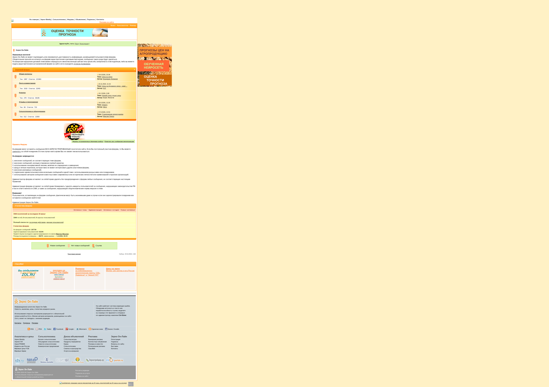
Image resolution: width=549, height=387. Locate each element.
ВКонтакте (83, 329)
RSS (32, 329)
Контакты (100, 19)
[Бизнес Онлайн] (46, 360)
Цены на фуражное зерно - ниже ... (114, 86)
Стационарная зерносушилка (112, 114)
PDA (40, 329)
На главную (34, 19)
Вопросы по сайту (117, 344)
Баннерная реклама (95, 339)
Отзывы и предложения (28, 102)
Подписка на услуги (82, 373)
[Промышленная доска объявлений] (32, 360)
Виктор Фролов (62, 234)
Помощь (133, 25)
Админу (105, 105)
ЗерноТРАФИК (19, 344)
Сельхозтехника (59, 19)
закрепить (16, 152)
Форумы (70, 19)
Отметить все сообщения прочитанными (119, 141)
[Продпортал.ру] (115, 360)
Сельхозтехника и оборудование (32, 111)
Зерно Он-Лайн (22, 50)
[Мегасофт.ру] (62, 360)
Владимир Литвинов (110, 79)
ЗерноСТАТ (18, 342)
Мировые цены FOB (21, 348)
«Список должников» (81, 64)
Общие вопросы (25, 74)
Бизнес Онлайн (113, 329)
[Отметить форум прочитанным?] (15, 76)
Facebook (59, 329)
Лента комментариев (27, 83)
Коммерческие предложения (48, 346)
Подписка (91, 19)
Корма (66, 344)
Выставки (114, 346)
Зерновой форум (22, 70)
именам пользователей (54, 222)
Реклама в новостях (95, 344)
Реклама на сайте (107, 22)
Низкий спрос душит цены (111, 95)
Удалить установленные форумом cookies (87, 141)
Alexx (105, 107)
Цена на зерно (107, 77)
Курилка (22, 92)
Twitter (49, 329)
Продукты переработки (72, 342)
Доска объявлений (74, 336)
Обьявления (80, 19)
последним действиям (37, 222)
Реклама (35, 323)
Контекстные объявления (97, 342)
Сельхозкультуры (70, 339)
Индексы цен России (22, 346)
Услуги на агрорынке (71, 351)
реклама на (59, 270)
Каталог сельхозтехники (47, 339)
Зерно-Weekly (45, 19)
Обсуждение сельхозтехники (48, 342)
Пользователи (122, 25)
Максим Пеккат (108, 116)
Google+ (71, 329)
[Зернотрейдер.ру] (95, 360)
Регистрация (84, 43)
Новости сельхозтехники (47, 344)
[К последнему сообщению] (97, 74)
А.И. (104, 88)
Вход (77, 43)
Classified (19, 264)
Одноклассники (97, 329)
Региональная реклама (96, 346)
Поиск (113, 25)
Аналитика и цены (24, 336)
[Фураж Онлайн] (78, 360)
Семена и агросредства (72, 348)
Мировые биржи (20, 351)
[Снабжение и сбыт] (19, 360)
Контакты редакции (82, 370)
